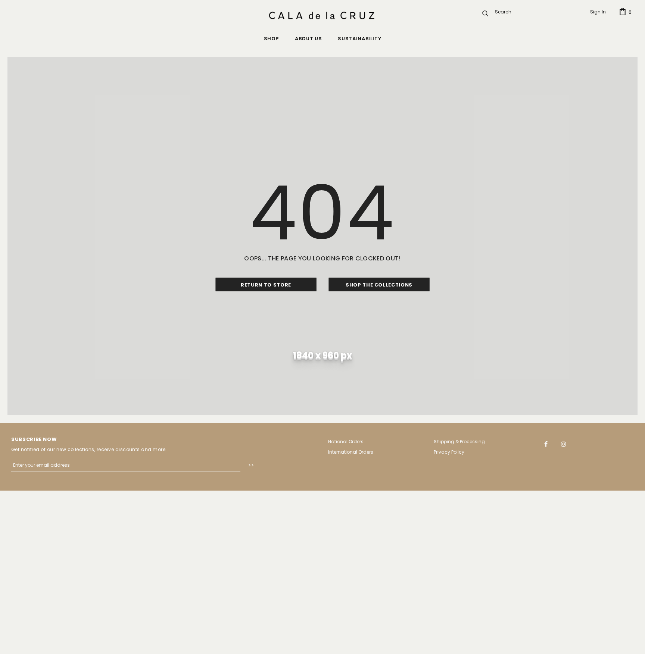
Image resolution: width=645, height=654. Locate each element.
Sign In (598, 12)
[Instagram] (563, 443)
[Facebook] (546, 443)
